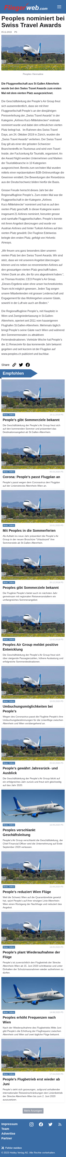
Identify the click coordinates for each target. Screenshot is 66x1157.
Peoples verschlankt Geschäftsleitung (24, 791)
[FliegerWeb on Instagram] (31, 1131)
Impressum (9, 1124)
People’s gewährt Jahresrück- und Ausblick (27, 729)
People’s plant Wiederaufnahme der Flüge (26, 913)
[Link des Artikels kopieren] (14, 365)
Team (5, 1129)
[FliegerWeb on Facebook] (41, 1131)
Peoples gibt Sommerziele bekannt (22, 549)
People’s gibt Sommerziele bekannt (22, 381)
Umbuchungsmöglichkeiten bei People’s (25, 668)
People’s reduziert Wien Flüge (19, 853)
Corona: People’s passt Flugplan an (23, 438)
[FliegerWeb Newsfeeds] (60, 1124)
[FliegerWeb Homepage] (26, 6)
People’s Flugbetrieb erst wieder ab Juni (25, 1040)
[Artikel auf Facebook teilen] (28, 365)
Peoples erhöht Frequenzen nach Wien (24, 979)
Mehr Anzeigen (33, 1110)
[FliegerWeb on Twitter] (50, 1131)
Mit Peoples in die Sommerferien (20, 492)
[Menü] (59, 7)
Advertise (8, 1133)
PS (15, 32)
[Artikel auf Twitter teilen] (21, 365)
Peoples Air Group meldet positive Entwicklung (29, 606)
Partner (6, 1138)
